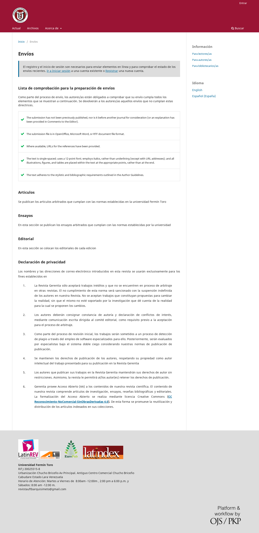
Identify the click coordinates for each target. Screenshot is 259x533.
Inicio (21, 41)
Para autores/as (201, 60)
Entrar (243, 3)
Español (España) (204, 96)
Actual (16, 28)
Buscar (239, 28)
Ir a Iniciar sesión (58, 71)
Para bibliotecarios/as (205, 66)
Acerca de (52, 28)
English (197, 90)
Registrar (111, 71)
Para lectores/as (202, 54)
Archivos (33, 28)
